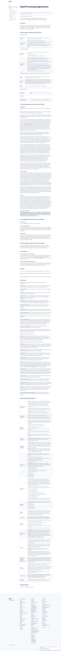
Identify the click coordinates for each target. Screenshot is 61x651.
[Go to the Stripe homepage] (10, 598)
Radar (21, 623)
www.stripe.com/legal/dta (24, 327)
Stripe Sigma (22, 625)
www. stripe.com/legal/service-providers (31, 380)
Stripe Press (44, 619)
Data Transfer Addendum (13, 12)
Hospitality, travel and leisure (35, 618)
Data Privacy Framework (12, 18)
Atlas (20, 601)
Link (20, 617)
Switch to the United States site (44, 648)
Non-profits (33, 622)
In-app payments (33, 609)
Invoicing (21, 615)
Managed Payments (23, 618)
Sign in (43, 627)
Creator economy (33, 616)
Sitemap (43, 610)
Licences (43, 609)
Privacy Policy (11, 9)
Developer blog (33, 642)
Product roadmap (44, 616)
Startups (32, 601)
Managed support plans (45, 625)
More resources (44, 612)
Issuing (21, 616)
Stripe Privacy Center (12, 10)
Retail (32, 625)
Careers (43, 617)
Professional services (34, 623)
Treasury (21, 629)
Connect (21, 608)
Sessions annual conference (46, 604)
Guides (43, 600)
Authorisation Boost (23, 602)
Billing (21, 603)
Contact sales (44, 620)
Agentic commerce (34, 602)
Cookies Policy (11, 20)
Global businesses (33, 608)
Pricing (21, 600)
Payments (21, 621)
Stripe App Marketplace (34, 630)
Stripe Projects (33, 641)
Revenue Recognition (23, 624)
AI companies (33, 615)
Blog (43, 602)
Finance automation (34, 607)
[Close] (59, 647)
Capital (21, 604)
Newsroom (44, 618)
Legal (9, 5)
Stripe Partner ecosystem (35, 631)
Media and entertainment (34, 621)
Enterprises (32, 600)
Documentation (33, 635)
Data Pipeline (22, 610)
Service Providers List (12, 19)
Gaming (32, 617)
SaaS (32, 614)
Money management (34, 611)
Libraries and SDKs (34, 640)
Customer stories (44, 601)
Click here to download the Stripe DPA (26, 587)
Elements (21, 611)
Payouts (21, 622)
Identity (21, 614)
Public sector (33, 624)
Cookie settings (44, 611)
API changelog (33, 639)
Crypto (21, 609)
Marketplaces (33, 610)
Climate (21, 607)
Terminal (21, 628)
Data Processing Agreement (13, 11)
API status (32, 638)
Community (44, 603)
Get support (44, 624)
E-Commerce (33, 604)
